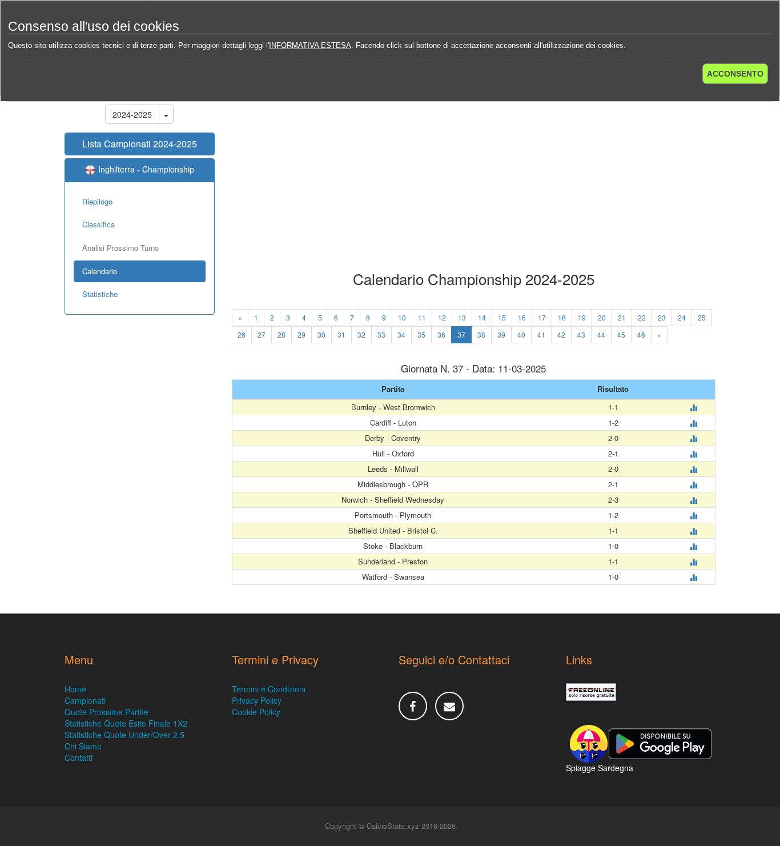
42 (561, 334)
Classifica (98, 224)
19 (582, 317)
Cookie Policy (256, 711)
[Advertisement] (474, 179)
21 (622, 317)
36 (441, 334)
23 (662, 317)
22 (642, 317)
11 (422, 317)
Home (75, 689)
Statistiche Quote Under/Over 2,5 (124, 734)
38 (481, 334)
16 (522, 317)
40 (521, 334)
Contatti (79, 757)
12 (442, 317)
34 (401, 334)
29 (301, 334)
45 (621, 334)
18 (562, 317)
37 (461, 334)
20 (602, 317)
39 (501, 334)
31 (341, 334)
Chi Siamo (83, 746)
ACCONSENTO (735, 73)
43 (581, 334)
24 (682, 317)
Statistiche (100, 293)
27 (262, 334)
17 (542, 317)
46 (641, 334)
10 (402, 317)
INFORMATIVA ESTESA (310, 45)
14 (482, 317)
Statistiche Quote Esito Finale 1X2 (126, 723)
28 (282, 334)
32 (361, 334)
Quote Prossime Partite (106, 711)
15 (502, 317)
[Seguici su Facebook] (413, 706)
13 (462, 317)
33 (381, 334)
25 (702, 317)
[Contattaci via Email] (449, 706)
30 (321, 334)
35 (421, 334)
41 (541, 334)
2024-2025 (132, 114)
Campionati (85, 700)
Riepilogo (97, 201)
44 (601, 334)
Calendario (99, 271)
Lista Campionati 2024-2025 (139, 143)
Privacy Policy (257, 700)
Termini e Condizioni (268, 689)
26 (242, 334)
